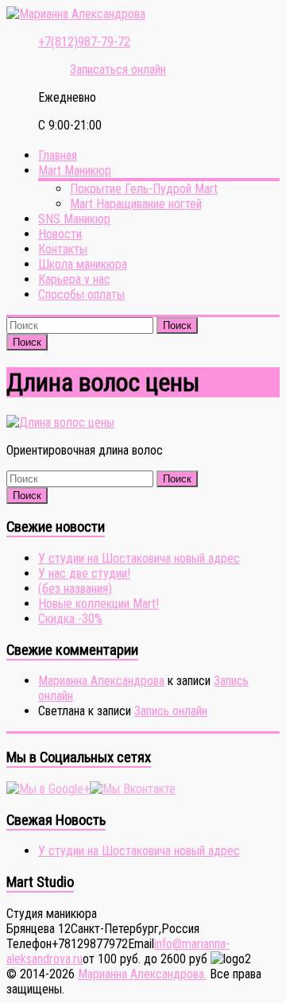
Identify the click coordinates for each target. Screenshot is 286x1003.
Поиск (177, 325)
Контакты (62, 249)
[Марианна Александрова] (75, 13)
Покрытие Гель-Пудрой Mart (144, 188)
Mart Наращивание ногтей (136, 203)
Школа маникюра (82, 264)
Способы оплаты (81, 294)
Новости (60, 234)
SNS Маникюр (74, 219)
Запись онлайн (170, 710)
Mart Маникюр (74, 170)
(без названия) (75, 588)
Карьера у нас (74, 279)
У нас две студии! (84, 573)
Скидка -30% (70, 618)
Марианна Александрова (101, 680)
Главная (57, 155)
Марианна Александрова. (142, 974)
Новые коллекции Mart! (98, 603)
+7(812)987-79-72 (84, 41)
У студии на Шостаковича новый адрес (139, 558)
